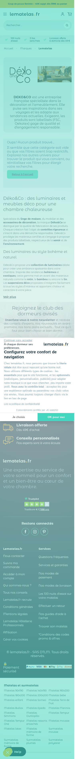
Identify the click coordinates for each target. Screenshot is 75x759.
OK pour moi (56, 417)
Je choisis (18, 417)
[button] (7, 752)
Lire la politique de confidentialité (22, 404)
